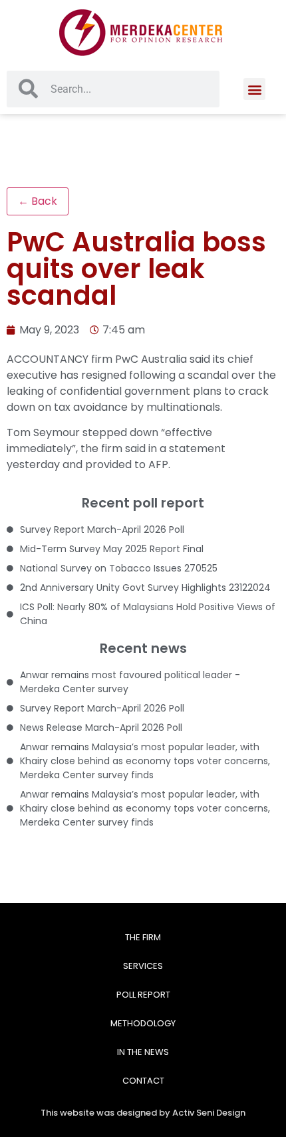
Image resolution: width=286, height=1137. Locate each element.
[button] (254, 89)
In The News (143, 1052)
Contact (143, 1080)
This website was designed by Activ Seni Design (143, 1112)
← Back (37, 201)
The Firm (143, 937)
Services (143, 966)
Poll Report (143, 994)
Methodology (143, 1023)
